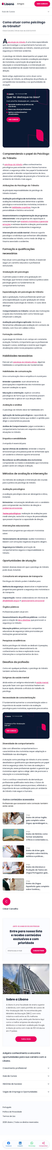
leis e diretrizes (24, 620)
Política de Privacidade (12, 1112)
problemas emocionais (12, 508)
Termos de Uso (9, 1116)
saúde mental (42, 682)
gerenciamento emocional (32, 600)
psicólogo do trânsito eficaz (25, 362)
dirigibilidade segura (11, 600)
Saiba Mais (26, 1039)
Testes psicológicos (12, 513)
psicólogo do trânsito (13, 164)
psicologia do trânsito (16, 42)
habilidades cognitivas (21, 207)
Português (7, 1107)
